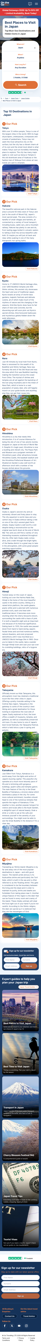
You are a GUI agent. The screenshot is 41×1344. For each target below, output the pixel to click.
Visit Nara (33, 421)
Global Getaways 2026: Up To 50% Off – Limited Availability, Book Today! (20, 11)
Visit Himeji (32, 678)
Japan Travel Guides (27, 987)
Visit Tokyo (32, 194)
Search (22, 84)
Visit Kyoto (32, 346)
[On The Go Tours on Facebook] (4, 1325)
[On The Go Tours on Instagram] (26, 1325)
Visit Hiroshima (31, 496)
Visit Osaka (32, 579)
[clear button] (35, 47)
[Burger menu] (36, 4)
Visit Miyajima (31, 939)
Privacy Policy (21, 1339)
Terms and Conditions (6, 1339)
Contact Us (9, 1316)
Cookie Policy (32, 1339)
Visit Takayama (31, 758)
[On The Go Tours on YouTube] (19, 1325)
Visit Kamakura (31, 851)
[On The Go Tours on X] (11, 1325)
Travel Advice (29, 1316)
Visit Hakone (32, 269)
